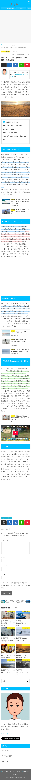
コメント (4, 540)
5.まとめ (5, 139)
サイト (3, 574)
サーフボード (6, 761)
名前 (3, 557)
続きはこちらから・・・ (8, 734)
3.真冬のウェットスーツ (10, 132)
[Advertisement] (15, 26)
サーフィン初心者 (5, 51)
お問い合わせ (26, 771)
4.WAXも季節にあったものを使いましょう (15, 136)
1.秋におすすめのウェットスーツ (12, 125)
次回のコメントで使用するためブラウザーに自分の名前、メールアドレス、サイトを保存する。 (15, 585)
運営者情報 (5, 771)
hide (17, 122)
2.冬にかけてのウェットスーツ (12, 129)
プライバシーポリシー (15, 771)
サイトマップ (16, 774)
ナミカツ (15, 4)
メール (4, 566)
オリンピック (6, 750)
